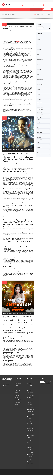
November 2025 (40, 59)
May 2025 (38, 64)
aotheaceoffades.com (13, 358)
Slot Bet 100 (9, 23)
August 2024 (39, 87)
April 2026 (38, 47)
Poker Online (17, 390)
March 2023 (39, 129)
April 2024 (38, 97)
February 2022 (39, 139)
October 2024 (39, 82)
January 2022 (39, 142)
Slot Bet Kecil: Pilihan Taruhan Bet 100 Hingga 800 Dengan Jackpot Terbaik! (17, 153)
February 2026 (39, 52)
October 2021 (39, 144)
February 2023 (39, 132)
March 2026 (39, 49)
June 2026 (38, 42)
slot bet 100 (18, 41)
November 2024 (40, 79)
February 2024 (39, 102)
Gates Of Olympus (18, 383)
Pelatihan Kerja (18, 388)
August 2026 (39, 37)
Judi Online (17, 385)
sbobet (16, 392)
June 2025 (38, 62)
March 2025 (39, 69)
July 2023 (38, 119)
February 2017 (39, 154)
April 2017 (38, 152)
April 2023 (38, 127)
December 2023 (40, 107)
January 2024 (39, 104)
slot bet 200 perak (20, 23)
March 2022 (39, 137)
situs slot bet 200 (22, 313)
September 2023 (40, 114)
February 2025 (39, 72)
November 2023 (40, 109)
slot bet (15, 149)
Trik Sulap (17, 400)
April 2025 (38, 67)
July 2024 (38, 89)
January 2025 (39, 74)
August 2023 (39, 117)
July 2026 (38, 39)
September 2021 (40, 147)
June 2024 (38, 92)
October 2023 (39, 112)
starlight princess (18, 399)
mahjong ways (17, 387)
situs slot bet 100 (17, 313)
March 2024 (39, 99)
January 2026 (39, 54)
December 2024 (40, 77)
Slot (16, 393)
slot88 (16, 397)
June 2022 (38, 134)
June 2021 (38, 149)
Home (35, 14)
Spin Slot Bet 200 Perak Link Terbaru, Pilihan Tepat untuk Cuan (17, 27)
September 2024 (40, 84)
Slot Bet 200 (15, 23)
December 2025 (40, 57)
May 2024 (38, 94)
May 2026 (38, 44)
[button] (41, 9)
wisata (16, 404)
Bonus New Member (19, 381)
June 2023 (38, 122)
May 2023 (38, 124)
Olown (5, 149)
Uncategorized (10, 149)
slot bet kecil (25, 23)
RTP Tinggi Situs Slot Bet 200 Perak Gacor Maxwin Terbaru (17, 317)
